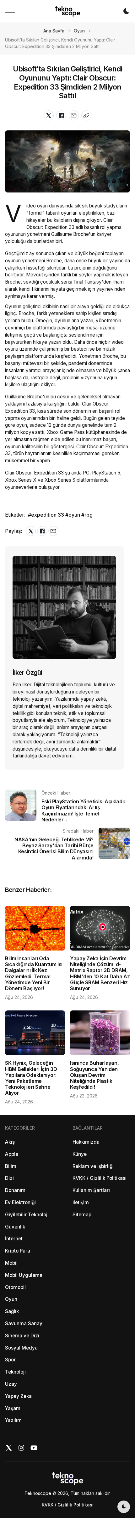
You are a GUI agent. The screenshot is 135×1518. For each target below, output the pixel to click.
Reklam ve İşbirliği (93, 1166)
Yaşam (12, 1408)
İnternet (14, 1239)
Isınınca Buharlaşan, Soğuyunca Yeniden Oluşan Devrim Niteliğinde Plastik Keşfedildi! (94, 1075)
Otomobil (15, 1287)
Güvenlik (15, 1227)
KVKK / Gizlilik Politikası (100, 1178)
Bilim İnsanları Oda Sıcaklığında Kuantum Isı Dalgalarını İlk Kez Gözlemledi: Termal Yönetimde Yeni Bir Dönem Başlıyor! (33, 973)
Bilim (10, 1166)
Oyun (79, 30)
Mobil (11, 1263)
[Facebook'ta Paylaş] (61, 115)
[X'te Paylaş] (49, 115)
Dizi (9, 1178)
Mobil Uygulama (23, 1275)
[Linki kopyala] (86, 115)
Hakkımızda (86, 1142)
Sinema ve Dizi (22, 1336)
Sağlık (12, 1311)
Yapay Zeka (18, 1396)
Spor (10, 1360)
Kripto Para (17, 1251)
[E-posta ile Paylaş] (74, 115)
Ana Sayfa (53, 30)
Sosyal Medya (21, 1348)
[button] (10, 11)
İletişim (81, 1202)
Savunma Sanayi (24, 1323)
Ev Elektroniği (20, 1202)
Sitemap (82, 1215)
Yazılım (13, 1420)
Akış (10, 1142)
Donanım (15, 1190)
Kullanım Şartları (91, 1190)
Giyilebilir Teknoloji (27, 1215)
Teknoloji (15, 1372)
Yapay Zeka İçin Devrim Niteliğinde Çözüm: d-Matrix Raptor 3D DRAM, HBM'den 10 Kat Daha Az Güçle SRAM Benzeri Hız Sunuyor (100, 973)
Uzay (11, 1384)
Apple (11, 1154)
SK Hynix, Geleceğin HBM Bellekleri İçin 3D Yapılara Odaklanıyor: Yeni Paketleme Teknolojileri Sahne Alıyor (31, 1078)
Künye (80, 1154)
